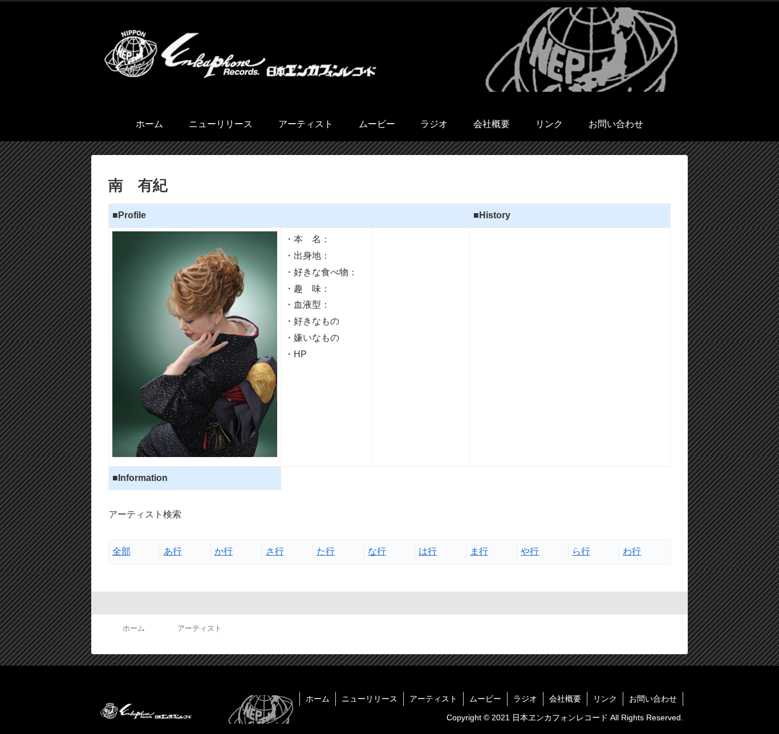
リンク (605, 698)
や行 (530, 551)
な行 (377, 551)
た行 (326, 551)
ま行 (479, 551)
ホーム (318, 698)
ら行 (581, 551)
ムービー (485, 698)
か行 (223, 551)
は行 (428, 551)
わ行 (632, 551)
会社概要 (565, 698)
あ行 (173, 551)
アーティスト (433, 698)
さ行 (275, 551)
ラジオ (525, 698)
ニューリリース (369, 698)
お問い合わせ (653, 698)
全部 (121, 551)
